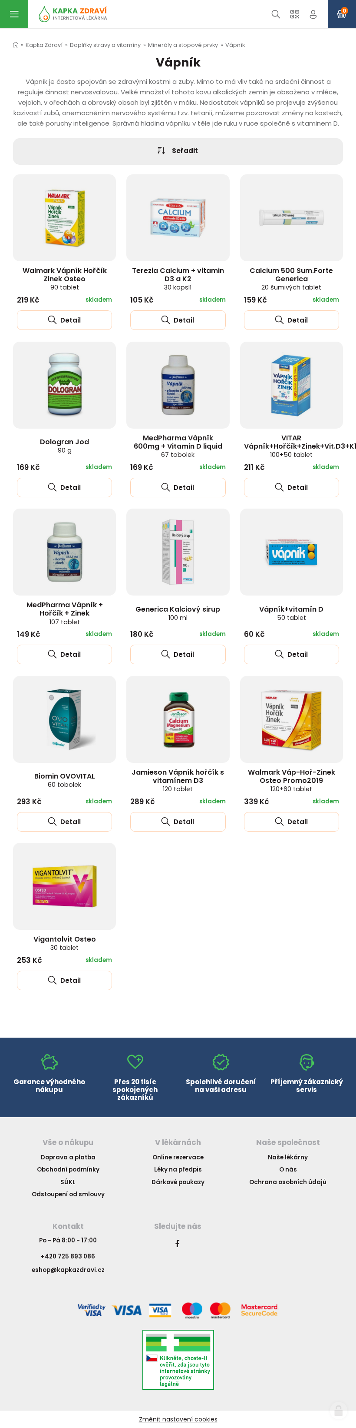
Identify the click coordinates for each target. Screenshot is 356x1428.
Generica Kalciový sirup (177, 613)
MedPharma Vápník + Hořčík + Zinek (64, 613)
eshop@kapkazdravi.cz (68, 1270)
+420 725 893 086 (68, 1256)
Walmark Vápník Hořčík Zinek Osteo (65, 279)
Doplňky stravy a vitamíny (105, 45)
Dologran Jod (64, 446)
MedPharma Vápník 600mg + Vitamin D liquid (178, 446)
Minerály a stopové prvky (183, 45)
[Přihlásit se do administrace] (338, 1410)
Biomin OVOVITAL (64, 780)
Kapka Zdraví (44, 45)
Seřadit (185, 150)
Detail (70, 320)
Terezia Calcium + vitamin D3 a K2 (178, 279)
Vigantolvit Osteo (64, 943)
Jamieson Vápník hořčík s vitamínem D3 (178, 780)
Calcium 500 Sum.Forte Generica (291, 279)
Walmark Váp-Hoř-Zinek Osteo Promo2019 (291, 780)
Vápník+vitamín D (291, 613)
